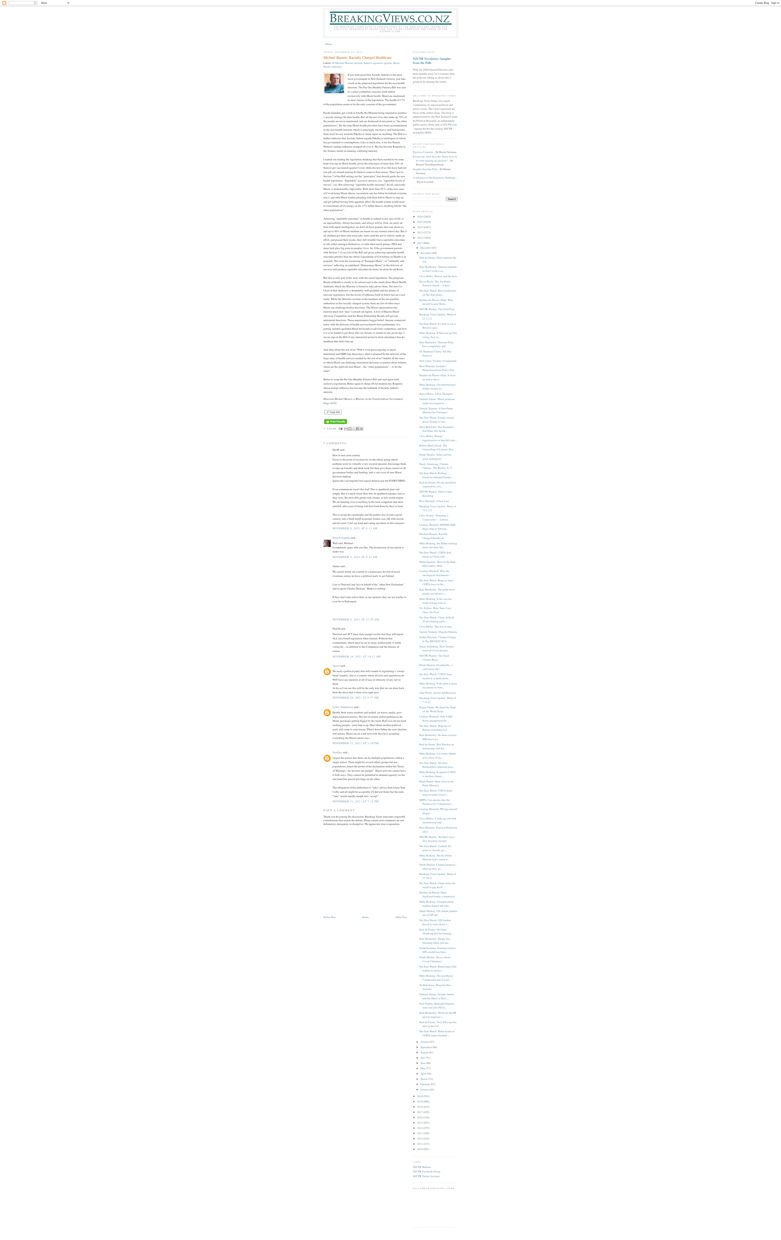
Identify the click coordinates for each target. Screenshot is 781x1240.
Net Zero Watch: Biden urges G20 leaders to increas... (437, 968)
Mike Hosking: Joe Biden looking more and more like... (438, 545)
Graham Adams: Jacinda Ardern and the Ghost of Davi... (436, 996)
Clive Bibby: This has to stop (435, 626)
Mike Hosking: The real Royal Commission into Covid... (436, 978)
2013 (420, 1133)
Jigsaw (336, 665)
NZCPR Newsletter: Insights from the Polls (432, 60)
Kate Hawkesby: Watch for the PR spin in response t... (437, 1015)
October (425, 1042)
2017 (420, 1112)
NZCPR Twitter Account (426, 1176)
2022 (420, 237)
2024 (420, 227)
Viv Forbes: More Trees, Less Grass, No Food (435, 610)
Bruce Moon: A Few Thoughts (436, 394)
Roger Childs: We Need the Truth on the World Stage (437, 709)
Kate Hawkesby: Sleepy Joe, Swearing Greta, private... (434, 941)
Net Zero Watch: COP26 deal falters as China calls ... (435, 554)
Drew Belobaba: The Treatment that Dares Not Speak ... (436, 429)
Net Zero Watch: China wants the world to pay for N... (437, 885)
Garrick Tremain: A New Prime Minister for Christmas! (436, 410)
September (426, 1047)
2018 (420, 1107)
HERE (333, 403)
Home (328, 44)
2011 (420, 1144)
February (425, 1084)
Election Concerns (423, 152)
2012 (420, 1138)
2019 (420, 1101)
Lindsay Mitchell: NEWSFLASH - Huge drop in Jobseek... (438, 527)
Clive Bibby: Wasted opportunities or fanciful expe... (438, 438)
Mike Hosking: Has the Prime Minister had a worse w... (435, 857)
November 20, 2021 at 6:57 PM (356, 697)
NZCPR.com (450, 124)
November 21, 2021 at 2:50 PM (356, 743)
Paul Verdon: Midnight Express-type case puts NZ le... (437, 1005)
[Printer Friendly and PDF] (335, 424)
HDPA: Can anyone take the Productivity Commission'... (436, 802)
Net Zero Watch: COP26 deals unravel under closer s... (435, 792)
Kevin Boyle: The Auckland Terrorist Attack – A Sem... (435, 283)
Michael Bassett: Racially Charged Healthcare (433, 536)
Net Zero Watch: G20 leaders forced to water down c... (435, 922)
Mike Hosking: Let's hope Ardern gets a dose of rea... (437, 755)
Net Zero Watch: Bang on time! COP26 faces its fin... (436, 582)
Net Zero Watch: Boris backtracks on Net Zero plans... (437, 292)
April (423, 1073)
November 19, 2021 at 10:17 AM (357, 656)
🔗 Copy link (333, 412)
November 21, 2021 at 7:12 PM (356, 801)
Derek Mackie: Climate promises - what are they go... (438, 866)
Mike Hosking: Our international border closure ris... (437, 386)
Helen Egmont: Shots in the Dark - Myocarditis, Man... (438, 564)
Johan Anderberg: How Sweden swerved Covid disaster (436, 648)
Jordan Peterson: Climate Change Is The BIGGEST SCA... (437, 639)
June (423, 1063)
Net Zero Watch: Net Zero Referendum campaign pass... (436, 765)
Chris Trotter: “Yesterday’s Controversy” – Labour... (434, 517)
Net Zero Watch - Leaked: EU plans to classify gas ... (435, 848)
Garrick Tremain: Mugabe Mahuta (438, 632)
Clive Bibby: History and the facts (438, 276)
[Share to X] (354, 429)
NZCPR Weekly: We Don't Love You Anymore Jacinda (437, 839)
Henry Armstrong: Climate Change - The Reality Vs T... (436, 466)
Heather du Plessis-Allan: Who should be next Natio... (436, 302)
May (423, 1068)
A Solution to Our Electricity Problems (434, 177)
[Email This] (346, 429)
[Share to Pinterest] (361, 429)
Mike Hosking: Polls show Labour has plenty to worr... (438, 685)
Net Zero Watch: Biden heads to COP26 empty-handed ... (436, 1033)
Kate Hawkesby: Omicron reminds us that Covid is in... (438, 269)
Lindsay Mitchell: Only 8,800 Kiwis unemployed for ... (435, 718)
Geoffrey (337, 752)
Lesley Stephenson (343, 707)
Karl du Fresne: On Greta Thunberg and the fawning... (436, 931)
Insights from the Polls (425, 169)
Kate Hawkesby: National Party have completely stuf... (436, 344)
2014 (420, 1128)
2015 (420, 1122)
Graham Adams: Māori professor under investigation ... (437, 401)
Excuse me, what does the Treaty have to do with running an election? (435, 158)
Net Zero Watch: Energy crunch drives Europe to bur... (436, 419)
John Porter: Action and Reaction (437, 692)
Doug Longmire (341, 537)
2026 (420, 216)
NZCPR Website (422, 1167)
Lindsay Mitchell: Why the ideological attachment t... (435, 573)
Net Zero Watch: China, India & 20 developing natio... (436, 619)
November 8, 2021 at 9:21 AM (355, 557)
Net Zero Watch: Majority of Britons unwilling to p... (434, 728)
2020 (420, 1096)
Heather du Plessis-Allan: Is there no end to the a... (437, 377)
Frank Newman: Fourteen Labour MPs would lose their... (437, 950)
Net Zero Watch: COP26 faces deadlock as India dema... (435, 676)
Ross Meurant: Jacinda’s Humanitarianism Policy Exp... (437, 368)
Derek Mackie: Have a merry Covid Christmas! (435, 959)
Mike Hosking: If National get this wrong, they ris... (438, 335)
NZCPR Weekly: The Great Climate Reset (434, 658)
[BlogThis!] (350, 429)
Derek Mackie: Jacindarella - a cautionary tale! (436, 667)
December (426, 247)
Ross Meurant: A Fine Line (434, 501)
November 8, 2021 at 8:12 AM (355, 528)
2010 (420, 1149)
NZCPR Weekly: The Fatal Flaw (437, 309)
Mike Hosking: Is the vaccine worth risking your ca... (435, 601)
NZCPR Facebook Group (426, 1171)
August (424, 1052)
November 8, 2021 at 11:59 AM (356, 619)
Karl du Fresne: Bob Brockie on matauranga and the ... (436, 746)
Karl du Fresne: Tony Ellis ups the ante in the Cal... (438, 1024)
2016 (420, 1117)
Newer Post (329, 917)
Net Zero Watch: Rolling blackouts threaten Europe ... (436, 475)
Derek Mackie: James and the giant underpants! (435, 456)
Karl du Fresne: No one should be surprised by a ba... (437, 484)
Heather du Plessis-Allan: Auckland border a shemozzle (437, 894)
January (425, 1089)
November (426, 253)
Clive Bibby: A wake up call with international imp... (437, 820)
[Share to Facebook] (358, 429)
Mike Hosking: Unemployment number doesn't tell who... (436, 904)
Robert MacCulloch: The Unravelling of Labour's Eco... (437, 447)
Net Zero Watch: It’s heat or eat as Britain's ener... (437, 326)
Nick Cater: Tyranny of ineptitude (438, 361)
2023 (420, 232)
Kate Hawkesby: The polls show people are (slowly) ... (437, 591)
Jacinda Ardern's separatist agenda (373, 63)
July (423, 1058)
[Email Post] (340, 428)
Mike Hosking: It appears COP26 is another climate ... (437, 774)
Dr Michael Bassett (342, 63)
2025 (420, 222)
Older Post (401, 917)
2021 (420, 243)
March (424, 1079)
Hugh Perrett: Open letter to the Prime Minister (436, 783)
